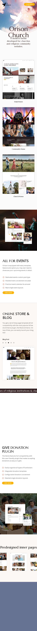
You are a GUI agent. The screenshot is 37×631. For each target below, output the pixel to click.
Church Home (18, 196)
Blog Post (6, 339)
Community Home (18, 149)
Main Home (18, 102)
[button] (3, 342)
